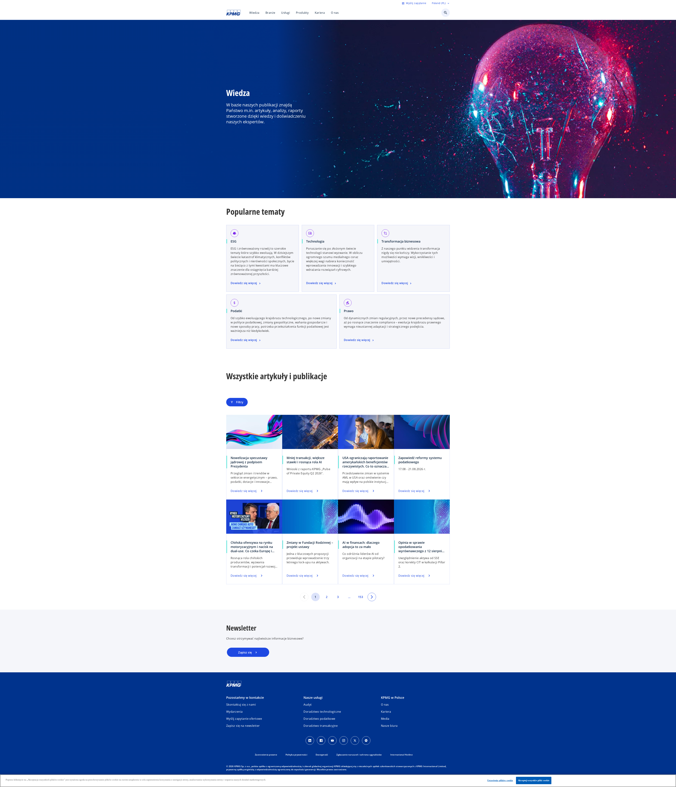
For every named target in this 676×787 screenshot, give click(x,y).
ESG (233, 241)
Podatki (236, 311)
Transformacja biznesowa (400, 241)
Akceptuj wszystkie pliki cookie (533, 780)
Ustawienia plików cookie (500, 780)
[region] (338, 780)
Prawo (348, 311)
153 (360, 597)
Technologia (315, 241)
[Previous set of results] (304, 597)
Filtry (236, 402)
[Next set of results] (372, 597)
